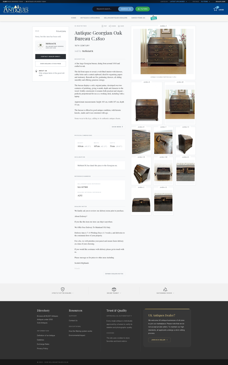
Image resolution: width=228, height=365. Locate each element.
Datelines (40, 340)
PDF (105, 26)
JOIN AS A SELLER (158, 340)
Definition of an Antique (46, 335)
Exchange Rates (43, 344)
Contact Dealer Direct (50, 56)
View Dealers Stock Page (50, 63)
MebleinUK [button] (51, 43)
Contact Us (73, 321)
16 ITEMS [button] (204, 1)
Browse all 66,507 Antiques (47, 316)
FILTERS (144, 9)
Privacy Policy (42, 348)
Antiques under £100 (45, 319)
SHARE (113, 26)
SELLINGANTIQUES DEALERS (115, 18)
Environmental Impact (77, 335)
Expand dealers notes (114, 274)
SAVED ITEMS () (138, 18)
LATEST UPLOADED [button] (177, 1)
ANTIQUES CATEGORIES (90, 18)
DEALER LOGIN (220, 1)
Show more (116, 127)
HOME (73, 18)
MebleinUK (87, 51)
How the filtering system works (80, 331)
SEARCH (124, 9)
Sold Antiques (42, 323)
